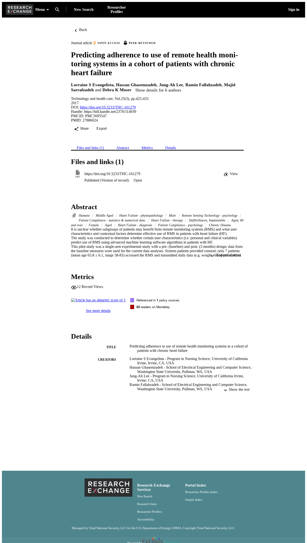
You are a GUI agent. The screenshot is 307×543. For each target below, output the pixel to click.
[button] (231, 174)
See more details (98, 311)
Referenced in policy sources (157, 300)
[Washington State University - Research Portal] (19, 9)
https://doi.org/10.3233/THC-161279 (108, 107)
